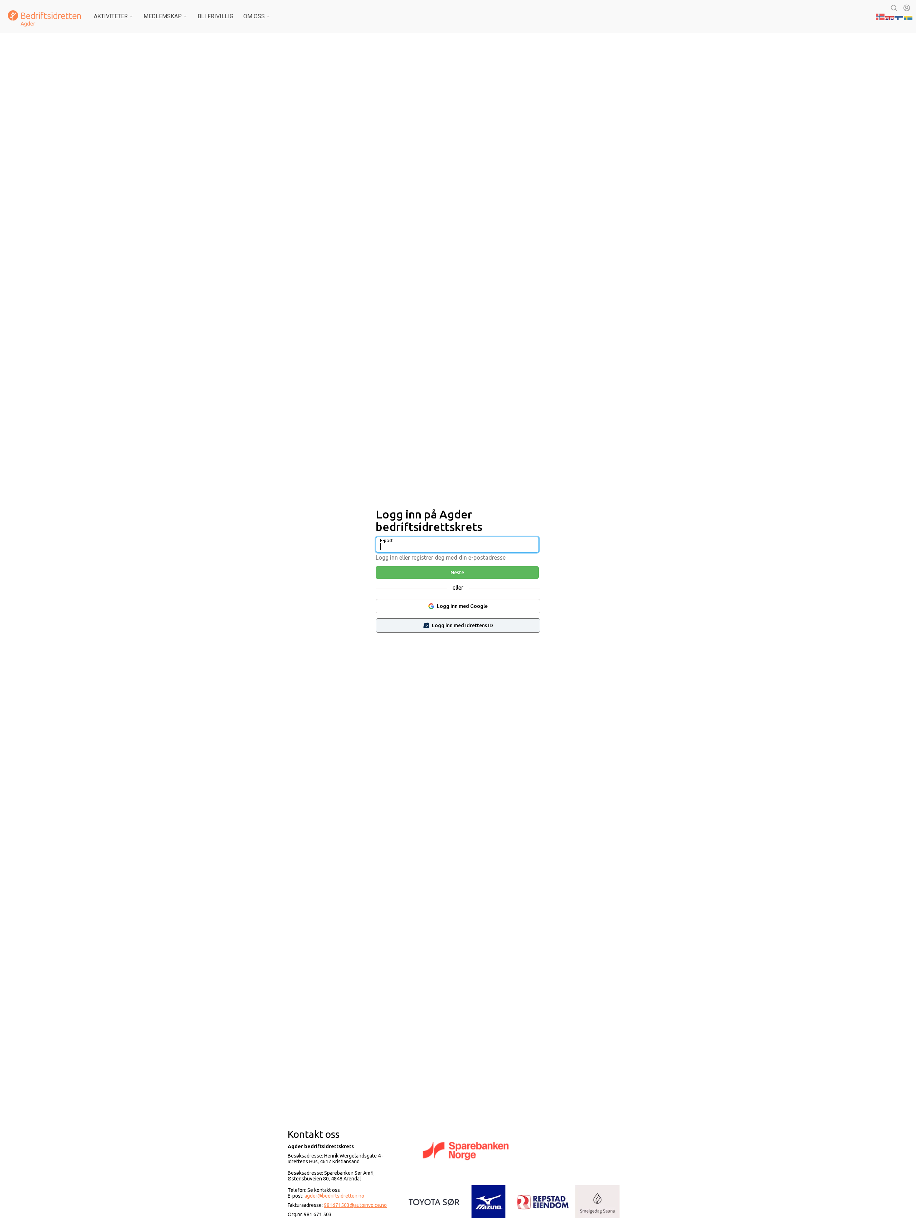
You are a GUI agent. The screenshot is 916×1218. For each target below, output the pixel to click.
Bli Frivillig (215, 16)
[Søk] (893, 7)
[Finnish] (899, 16)
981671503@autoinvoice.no (355, 1205)
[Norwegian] (880, 16)
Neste (457, 572)
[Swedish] (908, 16)
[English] (890, 16)
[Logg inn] (906, 7)
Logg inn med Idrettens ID (462, 625)
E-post (386, 540)
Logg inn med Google (462, 606)
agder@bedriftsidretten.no (334, 1196)
